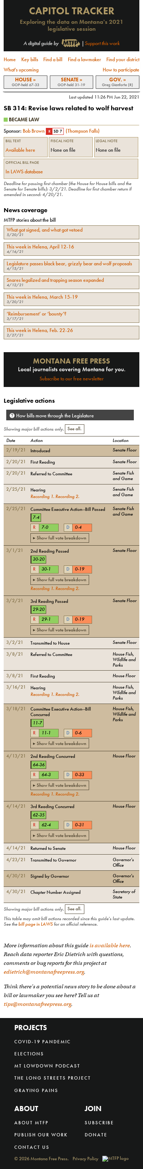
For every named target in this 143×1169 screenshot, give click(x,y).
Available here (20, 150)
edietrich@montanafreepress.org (44, 972)
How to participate (121, 69)
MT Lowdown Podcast (47, 1066)
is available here (109, 945)
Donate (96, 1135)
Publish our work (41, 1135)
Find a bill (52, 59)
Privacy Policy (85, 1159)
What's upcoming (21, 69)
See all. (74, 429)
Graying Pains (36, 1090)
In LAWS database (24, 171)
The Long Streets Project (52, 1078)
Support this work (102, 43)
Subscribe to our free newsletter (72, 378)
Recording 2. (67, 496)
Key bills (29, 59)
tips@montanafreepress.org (37, 1004)
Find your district (122, 59)
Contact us (32, 1147)
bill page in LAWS (35, 924)
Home (10, 59)
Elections (29, 1054)
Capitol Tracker (71, 10)
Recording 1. (42, 496)
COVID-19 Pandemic (42, 1042)
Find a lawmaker (84, 59)
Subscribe (99, 1123)
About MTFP (31, 1123)
